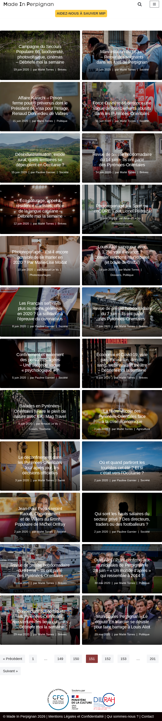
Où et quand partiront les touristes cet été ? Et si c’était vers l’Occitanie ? (122, 467)
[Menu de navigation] (154, 4)
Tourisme (45, 429)
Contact (147, 716)
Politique (62, 120)
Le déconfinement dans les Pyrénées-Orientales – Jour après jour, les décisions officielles (40, 465)
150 (76, 659)
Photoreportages (122, 223)
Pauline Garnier (45, 172)
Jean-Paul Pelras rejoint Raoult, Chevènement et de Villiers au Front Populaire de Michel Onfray (40, 516)
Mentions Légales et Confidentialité (76, 716)
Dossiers (115, 274)
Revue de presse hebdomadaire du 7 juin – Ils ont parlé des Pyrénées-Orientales (122, 313)
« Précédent (12, 659)
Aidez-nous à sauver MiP (81, 13)
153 (123, 659)
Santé (61, 480)
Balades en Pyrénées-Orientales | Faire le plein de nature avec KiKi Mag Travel (40, 411)
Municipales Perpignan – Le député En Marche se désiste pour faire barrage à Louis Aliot (122, 621)
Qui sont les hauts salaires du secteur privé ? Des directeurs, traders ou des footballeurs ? (122, 519)
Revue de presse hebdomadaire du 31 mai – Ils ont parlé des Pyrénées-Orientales (40, 570)
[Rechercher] (140, 4)
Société (144, 69)
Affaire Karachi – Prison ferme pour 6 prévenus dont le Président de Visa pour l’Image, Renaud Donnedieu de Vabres (40, 105)
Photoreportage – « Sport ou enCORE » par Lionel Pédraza (122, 208)
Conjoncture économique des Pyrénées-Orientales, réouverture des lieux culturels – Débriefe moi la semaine (40, 619)
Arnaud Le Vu (131, 218)
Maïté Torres (46, 69)
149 (60, 659)
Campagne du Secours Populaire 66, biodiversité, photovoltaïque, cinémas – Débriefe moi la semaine (40, 54)
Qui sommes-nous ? (122, 716)
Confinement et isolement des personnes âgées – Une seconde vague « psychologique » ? (40, 362)
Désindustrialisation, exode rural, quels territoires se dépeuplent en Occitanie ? (40, 159)
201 (153, 659)
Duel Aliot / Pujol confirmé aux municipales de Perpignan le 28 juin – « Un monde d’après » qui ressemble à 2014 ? (122, 567)
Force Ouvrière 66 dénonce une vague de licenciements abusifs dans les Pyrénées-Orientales (122, 108)
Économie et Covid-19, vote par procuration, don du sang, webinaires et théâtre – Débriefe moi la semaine (122, 362)
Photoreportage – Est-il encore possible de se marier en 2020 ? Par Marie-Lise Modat (40, 257)
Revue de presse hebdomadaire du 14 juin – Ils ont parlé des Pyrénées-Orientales (122, 159)
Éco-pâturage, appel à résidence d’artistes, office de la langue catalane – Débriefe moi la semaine (40, 208)
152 (108, 659)
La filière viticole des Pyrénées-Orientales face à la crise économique (122, 416)
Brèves (62, 69)
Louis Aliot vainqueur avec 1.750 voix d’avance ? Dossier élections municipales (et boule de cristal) (121, 254)
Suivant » (10, 671)
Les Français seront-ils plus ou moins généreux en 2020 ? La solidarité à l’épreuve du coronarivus (40, 311)
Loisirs (33, 429)
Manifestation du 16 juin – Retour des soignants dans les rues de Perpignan (122, 57)
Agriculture (143, 429)
